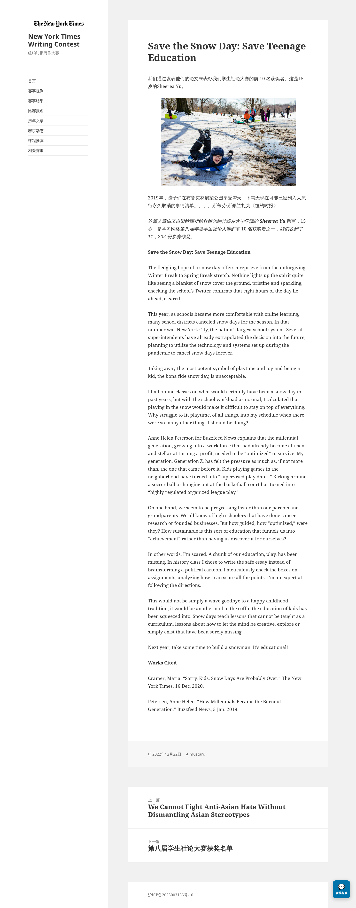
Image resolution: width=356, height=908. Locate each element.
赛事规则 (36, 91)
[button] (341, 889)
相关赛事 (36, 150)
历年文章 (36, 120)
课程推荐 (36, 140)
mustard (197, 754)
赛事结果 (36, 100)
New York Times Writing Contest (54, 40)
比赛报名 (36, 110)
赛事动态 (36, 130)
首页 (32, 81)
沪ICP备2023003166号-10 (170, 895)
